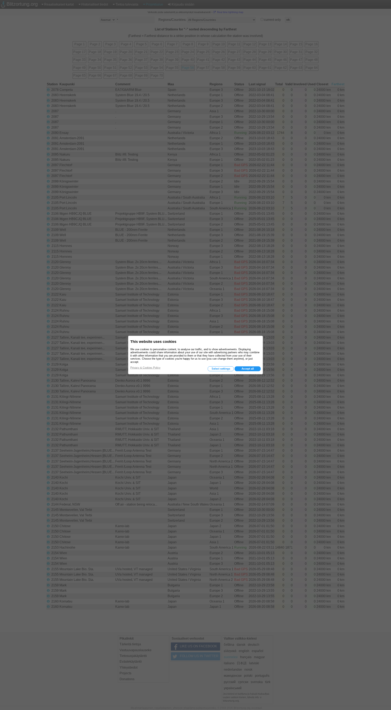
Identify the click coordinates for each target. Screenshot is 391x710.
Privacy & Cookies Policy (145, 367)
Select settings (221, 368)
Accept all (248, 368)
